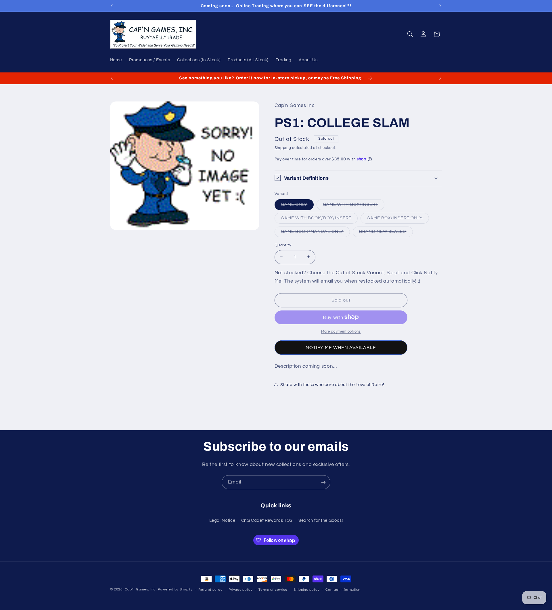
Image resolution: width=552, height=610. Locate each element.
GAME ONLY (297, 206)
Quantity (283, 245)
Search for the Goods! (320, 520)
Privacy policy (241, 589)
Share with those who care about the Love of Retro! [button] (332, 384)
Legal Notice (222, 520)
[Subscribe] (323, 482)
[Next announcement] (440, 5)
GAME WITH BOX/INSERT (353, 206)
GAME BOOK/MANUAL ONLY (315, 233)
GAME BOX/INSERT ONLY (398, 219)
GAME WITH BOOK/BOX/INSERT (319, 219)
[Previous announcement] (112, 5)
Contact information (343, 589)
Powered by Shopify (175, 589)
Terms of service (273, 589)
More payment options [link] (341, 331)
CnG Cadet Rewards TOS (267, 520)
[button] (410, 34)
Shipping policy (307, 589)
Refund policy (210, 589)
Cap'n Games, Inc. (141, 589)
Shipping (283, 148)
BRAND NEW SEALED (386, 233)
